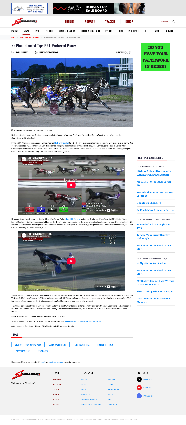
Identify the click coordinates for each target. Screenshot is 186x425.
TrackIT (110, 21)
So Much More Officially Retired (155, 209)
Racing (14, 31)
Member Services (67, 31)
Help (147, 31)
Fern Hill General (73, 219)
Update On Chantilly (149, 202)
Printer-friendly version (48, 52)
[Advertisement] (156, 113)
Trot (36, 31)
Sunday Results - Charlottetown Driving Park (84, 321)
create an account (56, 362)
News (26, 31)
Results (90, 21)
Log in (43, 362)
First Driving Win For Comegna (155, 291)
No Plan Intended (61, 143)
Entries (70, 21)
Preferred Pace (22, 351)
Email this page (22, 52)
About (158, 31)
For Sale (49, 31)
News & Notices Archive (29, 37)
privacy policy (133, 419)
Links (120, 31)
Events (108, 31)
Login (165, 21)
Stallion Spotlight (90, 31)
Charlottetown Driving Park (28, 344)
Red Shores (42, 351)
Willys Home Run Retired (152, 263)
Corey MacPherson (57, 344)
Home (56, 404)
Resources (133, 31)
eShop (129, 21)
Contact (170, 31)
